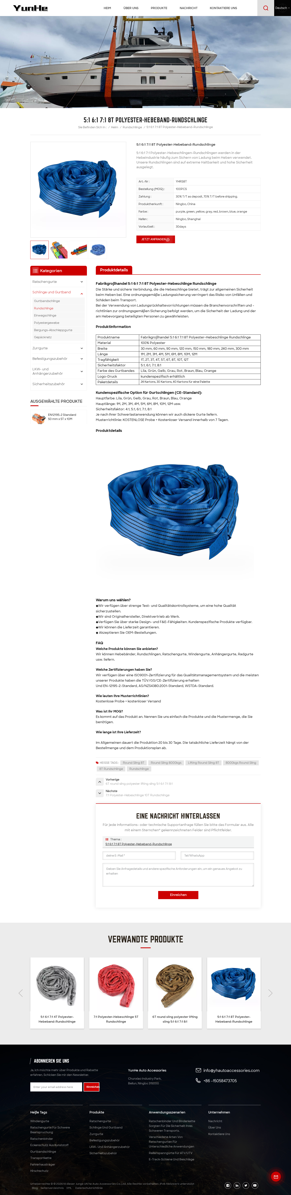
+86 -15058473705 (220, 1080)
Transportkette (40, 1158)
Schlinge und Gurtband (51, 292)
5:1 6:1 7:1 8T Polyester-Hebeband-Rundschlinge (139, 844)
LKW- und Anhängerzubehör (47, 371)
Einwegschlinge (45, 315)
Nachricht (189, 8)
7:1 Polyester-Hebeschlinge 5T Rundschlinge (57, 1019)
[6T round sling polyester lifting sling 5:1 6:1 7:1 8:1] (116, 984)
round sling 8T (133, 763)
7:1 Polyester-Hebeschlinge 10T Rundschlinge (234, 1019)
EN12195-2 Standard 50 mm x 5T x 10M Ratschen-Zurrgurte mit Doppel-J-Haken (62, 417)
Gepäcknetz (43, 337)
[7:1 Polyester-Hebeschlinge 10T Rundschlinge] (234, 984)
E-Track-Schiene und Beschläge (171, 1159)
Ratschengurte (44, 282)
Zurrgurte (40, 348)
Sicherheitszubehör (48, 384)
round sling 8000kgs (166, 763)
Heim (107, 8)
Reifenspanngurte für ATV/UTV (170, 1153)
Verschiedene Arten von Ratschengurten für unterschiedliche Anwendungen (171, 1141)
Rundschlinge (132, 127)
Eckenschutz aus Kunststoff (49, 1145)
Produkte (159, 8)
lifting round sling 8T (203, 763)
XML (69, 1188)
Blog (35, 1188)
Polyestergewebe (46, 323)
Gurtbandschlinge (47, 301)
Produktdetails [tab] (114, 270)
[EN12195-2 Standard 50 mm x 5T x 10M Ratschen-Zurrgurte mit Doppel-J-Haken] (38, 419)
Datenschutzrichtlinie (89, 1188)
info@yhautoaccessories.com (232, 1070)
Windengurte (39, 1121)
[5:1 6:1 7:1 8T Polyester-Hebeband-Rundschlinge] (175, 984)
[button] (21, 993)
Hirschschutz (39, 1171)
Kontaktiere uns (223, 8)
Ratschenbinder (41, 1139)
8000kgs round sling (241, 763)
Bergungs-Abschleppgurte (53, 330)
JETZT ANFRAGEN (153, 239)
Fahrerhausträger (42, 1164)
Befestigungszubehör (50, 359)
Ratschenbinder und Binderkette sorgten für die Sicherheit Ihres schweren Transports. (172, 1125)
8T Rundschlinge (111, 769)
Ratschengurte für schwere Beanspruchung (50, 1130)
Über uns (131, 8)
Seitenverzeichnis (52, 1188)
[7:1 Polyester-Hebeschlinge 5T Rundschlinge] (57, 984)
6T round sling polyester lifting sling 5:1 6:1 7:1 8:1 (116, 1019)
